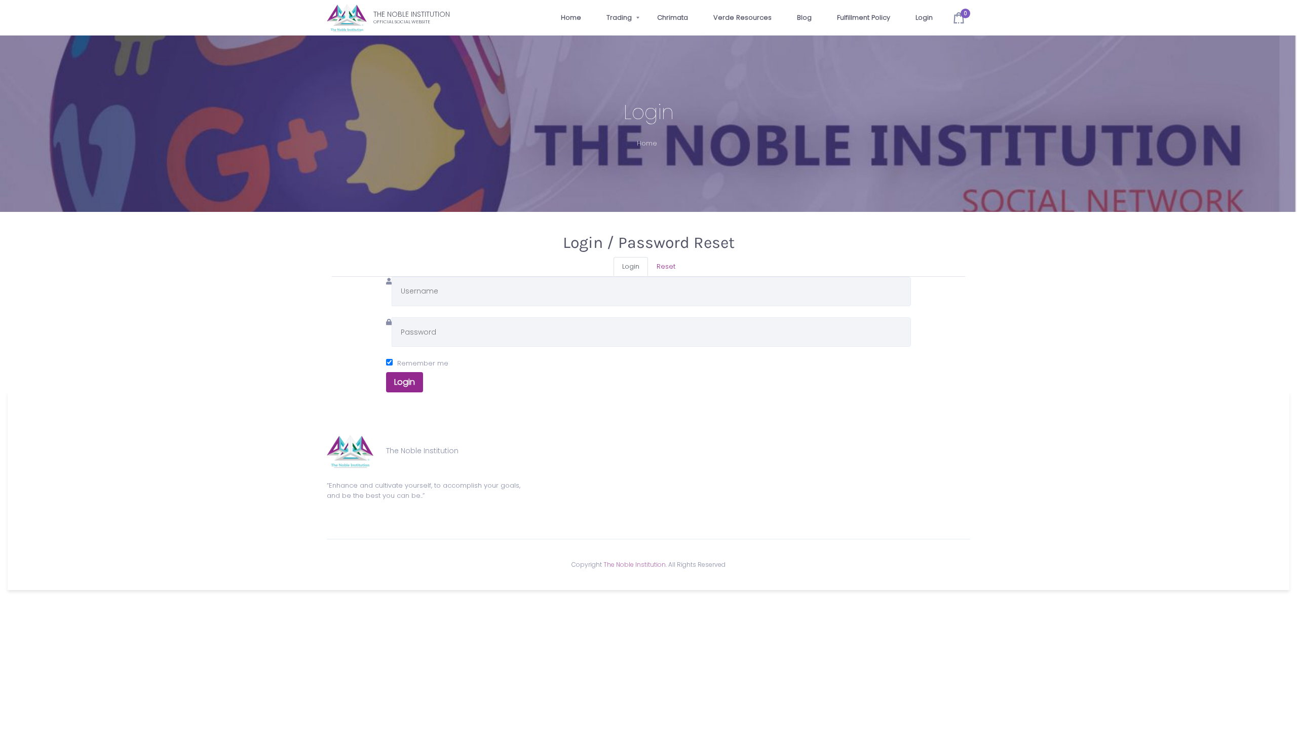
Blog (804, 17)
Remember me (422, 363)
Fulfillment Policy (863, 17)
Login (924, 17)
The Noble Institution (634, 564)
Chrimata (672, 17)
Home (571, 17)
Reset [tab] (666, 266)
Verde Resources (742, 17)
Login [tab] (630, 266)
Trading (619, 17)
